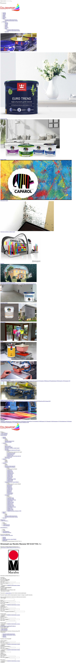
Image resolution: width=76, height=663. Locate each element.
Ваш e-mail (2, 610)
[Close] (4, 653)
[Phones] (0, 431)
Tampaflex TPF (14, 380)
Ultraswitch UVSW (10, 421)
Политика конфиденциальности (11, 19)
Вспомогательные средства (5, 360)
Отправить (2, 586)
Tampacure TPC (8, 380)
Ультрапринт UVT (56, 421)
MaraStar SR (8, 401)
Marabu (4, 16)
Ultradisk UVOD (5, 422)
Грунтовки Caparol (4, 302)
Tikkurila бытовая (3, 118)
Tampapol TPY (31, 380)
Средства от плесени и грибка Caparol (7, 231)
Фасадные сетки (19, 283)
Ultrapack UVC (44, 421)
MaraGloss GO (3, 401)
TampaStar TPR (43, 380)
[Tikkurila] (6, 438)
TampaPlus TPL (26, 380)
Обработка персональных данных (11, 20)
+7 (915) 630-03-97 (3, 434)
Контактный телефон (4, 602)
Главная (4, 12)
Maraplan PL (12, 401)
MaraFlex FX (27, 401)
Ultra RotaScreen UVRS (18, 421)
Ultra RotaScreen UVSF (64, 421)
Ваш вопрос (2, 659)
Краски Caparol (3, 159)
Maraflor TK (32, 401)
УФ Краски (2, 420)
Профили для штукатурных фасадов (29, 283)
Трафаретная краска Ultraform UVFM (22, 422)
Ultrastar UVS (9, 507)
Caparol (4, 14)
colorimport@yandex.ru (7, 532)
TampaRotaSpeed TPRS (54, 380)
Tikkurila (4, 13)
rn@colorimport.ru (6, 531)
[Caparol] (6, 443)
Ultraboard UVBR (3, 421)
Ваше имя (2, 581)
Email (1, 584)
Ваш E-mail (2, 603)
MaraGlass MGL (42, 401)
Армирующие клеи (12, 283)
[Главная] (10, 430)
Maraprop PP (48, 380)
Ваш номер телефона (4, 582)
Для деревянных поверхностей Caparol (7, 282)
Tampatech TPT (67, 380)
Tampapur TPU (37, 380)
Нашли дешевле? (8, 587)
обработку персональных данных (13, 585)
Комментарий (3, 613)
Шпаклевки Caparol (4, 200)
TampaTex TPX (62, 380)
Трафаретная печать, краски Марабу (7, 400)
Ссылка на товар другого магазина (7, 611)
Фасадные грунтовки (4, 283)
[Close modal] (7, 617)
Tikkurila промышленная (5, 51)
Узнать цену (7, 579)
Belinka (4, 15)
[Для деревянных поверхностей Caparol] (20, 450)
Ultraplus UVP (25, 421)
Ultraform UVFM (38, 421)
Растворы (2, 263)
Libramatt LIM (47, 401)
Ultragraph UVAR (50, 421)
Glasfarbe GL (2, 380)
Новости (4, 635)
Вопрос (2, 600)
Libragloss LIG (22, 401)
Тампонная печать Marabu (5, 379)
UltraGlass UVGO (31, 421)
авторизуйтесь (8, 593)
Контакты (4, 21)
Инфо (4, 18)
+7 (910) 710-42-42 (3, 433)
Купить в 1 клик (3, 588)
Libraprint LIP (17, 401)
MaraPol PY (37, 401)
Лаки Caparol (2, 322)
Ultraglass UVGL (11, 422)
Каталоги (4, 17)
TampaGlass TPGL (20, 380)
